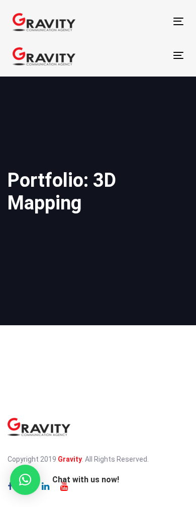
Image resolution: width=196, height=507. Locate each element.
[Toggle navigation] (138, 21)
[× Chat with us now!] (25, 480)
